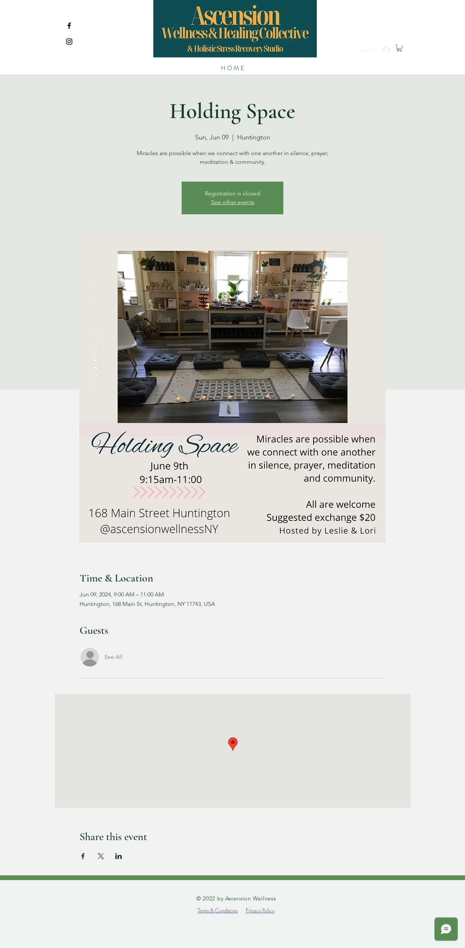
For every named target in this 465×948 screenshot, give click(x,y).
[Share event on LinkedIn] (118, 856)
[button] (399, 47)
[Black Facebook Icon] (69, 25)
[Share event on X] (100, 856)
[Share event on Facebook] (83, 856)
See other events (232, 202)
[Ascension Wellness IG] (69, 41)
